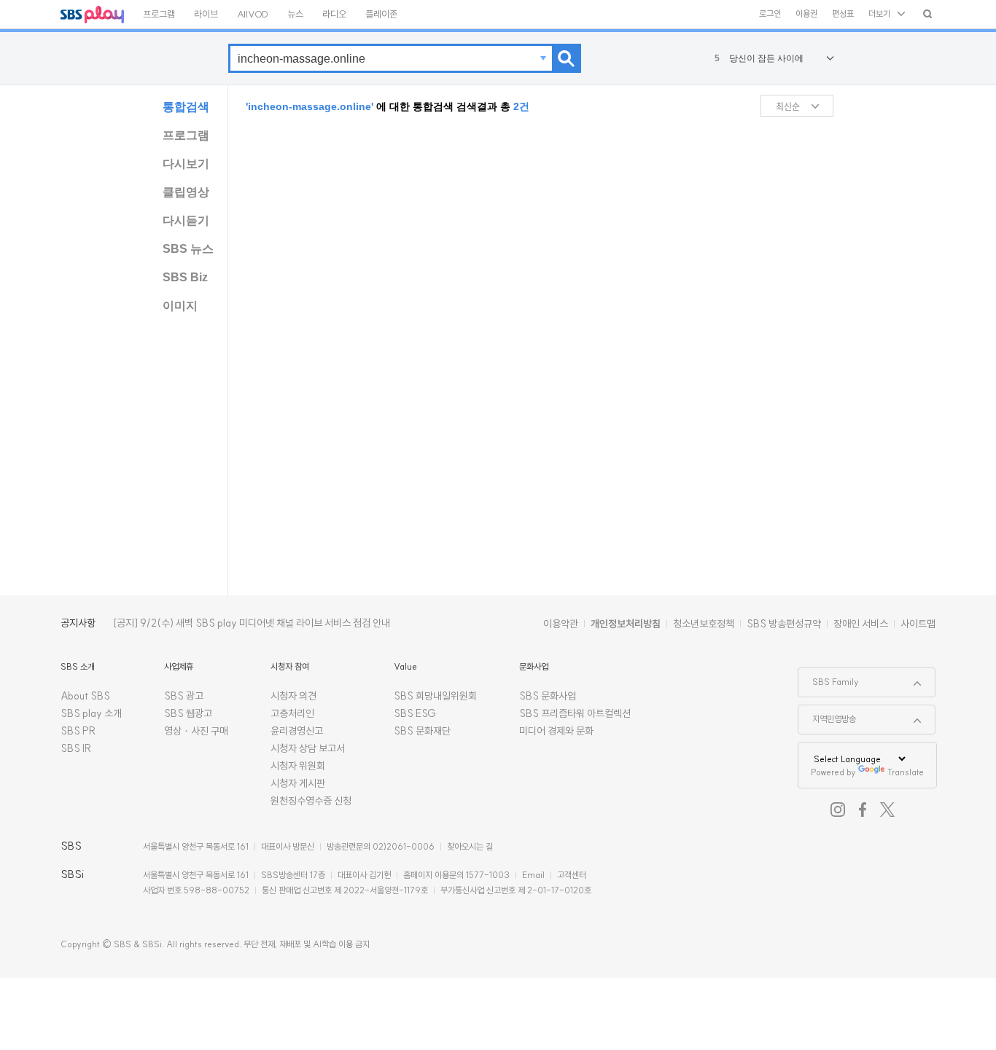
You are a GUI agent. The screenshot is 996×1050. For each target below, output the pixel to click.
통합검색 (186, 107)
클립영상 (186, 192)
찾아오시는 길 (470, 846)
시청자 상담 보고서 (308, 748)
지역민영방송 (827, 714)
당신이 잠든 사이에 (759, 58)
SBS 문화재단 (422, 730)
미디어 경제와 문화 (556, 730)
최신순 (788, 106)
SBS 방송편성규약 (784, 623)
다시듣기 (186, 220)
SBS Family (828, 677)
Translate (905, 772)
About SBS (85, 695)
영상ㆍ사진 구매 (196, 730)
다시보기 (186, 163)
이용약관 (560, 623)
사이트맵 (917, 623)
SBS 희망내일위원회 (435, 695)
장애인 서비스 (860, 623)
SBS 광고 (183, 695)
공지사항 (78, 623)
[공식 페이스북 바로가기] (862, 809)
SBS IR (76, 748)
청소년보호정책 (703, 623)
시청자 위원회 (298, 765)
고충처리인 (292, 713)
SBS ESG (415, 713)
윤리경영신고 (297, 730)
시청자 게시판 (298, 783)
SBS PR (78, 730)
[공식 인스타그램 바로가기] (837, 809)
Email (533, 874)
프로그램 (186, 135)
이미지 (180, 305)
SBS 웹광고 (188, 713)
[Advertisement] (888, 314)
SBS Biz (185, 277)
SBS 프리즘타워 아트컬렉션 (575, 713)
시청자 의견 (293, 695)
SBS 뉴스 (188, 249)
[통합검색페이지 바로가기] (927, 13)
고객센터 (571, 874)
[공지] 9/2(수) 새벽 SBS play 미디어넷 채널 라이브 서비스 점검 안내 (251, 623)
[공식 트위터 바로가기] (887, 809)
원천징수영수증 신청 (311, 800)
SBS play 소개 (91, 713)
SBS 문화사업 (547, 695)
